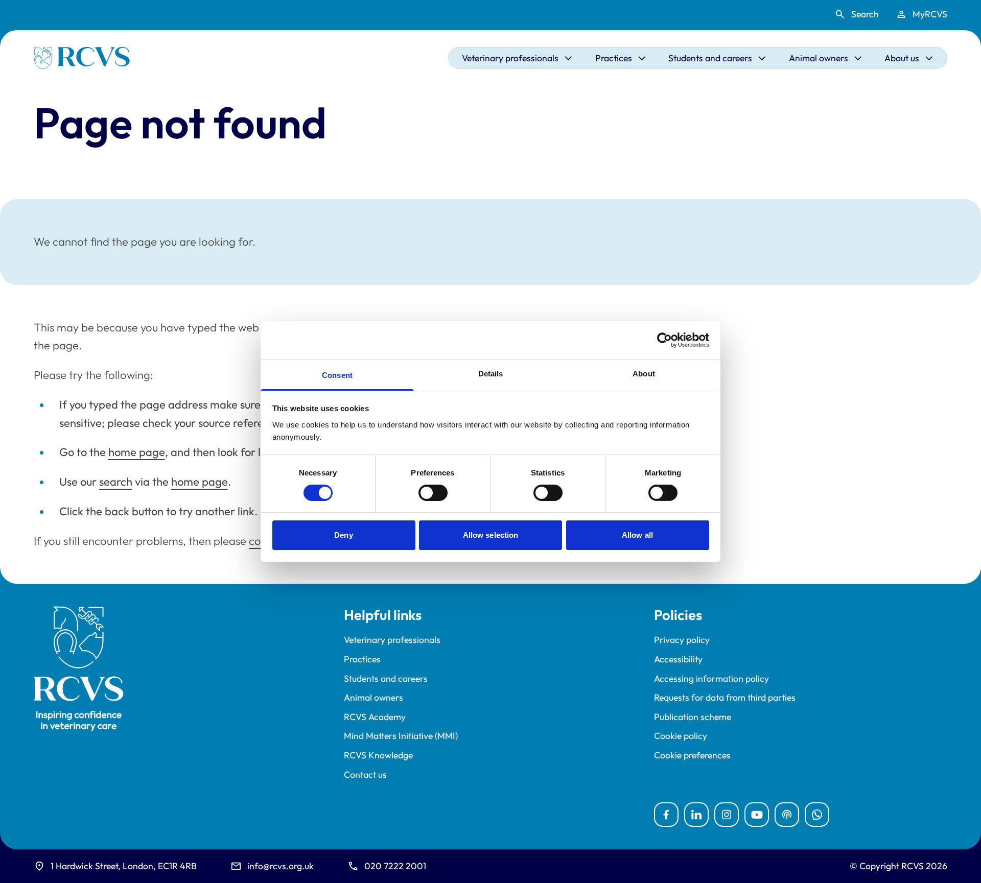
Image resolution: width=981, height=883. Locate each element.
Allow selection (491, 535)
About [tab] (644, 373)
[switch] (433, 493)
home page (136, 452)
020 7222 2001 (395, 866)
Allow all (637, 535)
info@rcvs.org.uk (280, 866)
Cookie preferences (692, 755)
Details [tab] (490, 373)
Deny (343, 535)
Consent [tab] (337, 374)
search (115, 481)
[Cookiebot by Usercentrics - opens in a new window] (664, 340)
